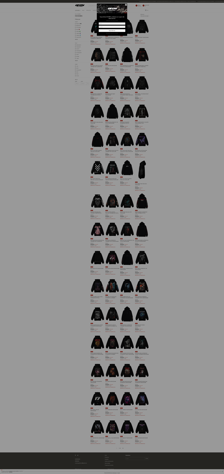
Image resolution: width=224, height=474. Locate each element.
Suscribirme (112, 30)
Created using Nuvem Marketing (112, 34)
